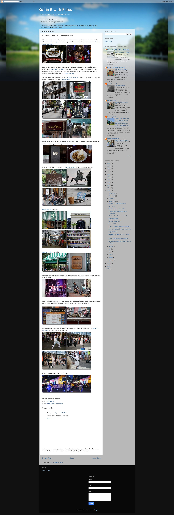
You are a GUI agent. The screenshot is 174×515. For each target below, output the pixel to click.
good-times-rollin (112, 84)
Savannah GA (112, 224)
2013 (108, 266)
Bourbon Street (65, 80)
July (110, 249)
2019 (108, 179)
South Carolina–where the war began (119, 226)
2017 (108, 185)
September (112, 201)
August (111, 246)
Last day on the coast (121, 69)
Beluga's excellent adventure (116, 67)
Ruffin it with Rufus (55, 10)
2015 (108, 190)
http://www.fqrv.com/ (57, 69)
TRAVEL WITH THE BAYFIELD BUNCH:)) (118, 49)
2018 (108, 182)
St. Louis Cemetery (68, 73)
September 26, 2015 (60, 413)
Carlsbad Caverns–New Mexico (117, 203)
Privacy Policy (46, 470)
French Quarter (55, 42)
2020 (108, 177)
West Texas (112, 206)
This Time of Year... (120, 85)
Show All (130, 156)
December (112, 193)
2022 (108, 171)
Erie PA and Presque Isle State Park (118, 238)
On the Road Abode (113, 138)
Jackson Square (70, 167)
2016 (108, 188)
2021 (108, 174)
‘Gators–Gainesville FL (115, 221)
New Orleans (59, 403)
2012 (108, 269)
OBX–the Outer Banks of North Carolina (120, 229)
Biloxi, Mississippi (113, 218)
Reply (48, 418)
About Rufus (108, 41)
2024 (108, 166)
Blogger (96, 510)
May (110, 254)
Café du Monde (47, 252)
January (111, 260)
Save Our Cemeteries (72, 77)
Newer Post (46, 458)
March (111, 257)
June (110, 252)
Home (72, 458)
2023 (108, 168)
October (111, 198)
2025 (108, 163)
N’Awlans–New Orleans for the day (118, 216)
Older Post (96, 458)
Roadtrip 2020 (111, 100)
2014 (108, 263)
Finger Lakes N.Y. (113, 232)
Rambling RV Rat (112, 117)
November (112, 196)
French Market (46, 209)
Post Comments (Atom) (56, 462)
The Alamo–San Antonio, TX (116, 209)
